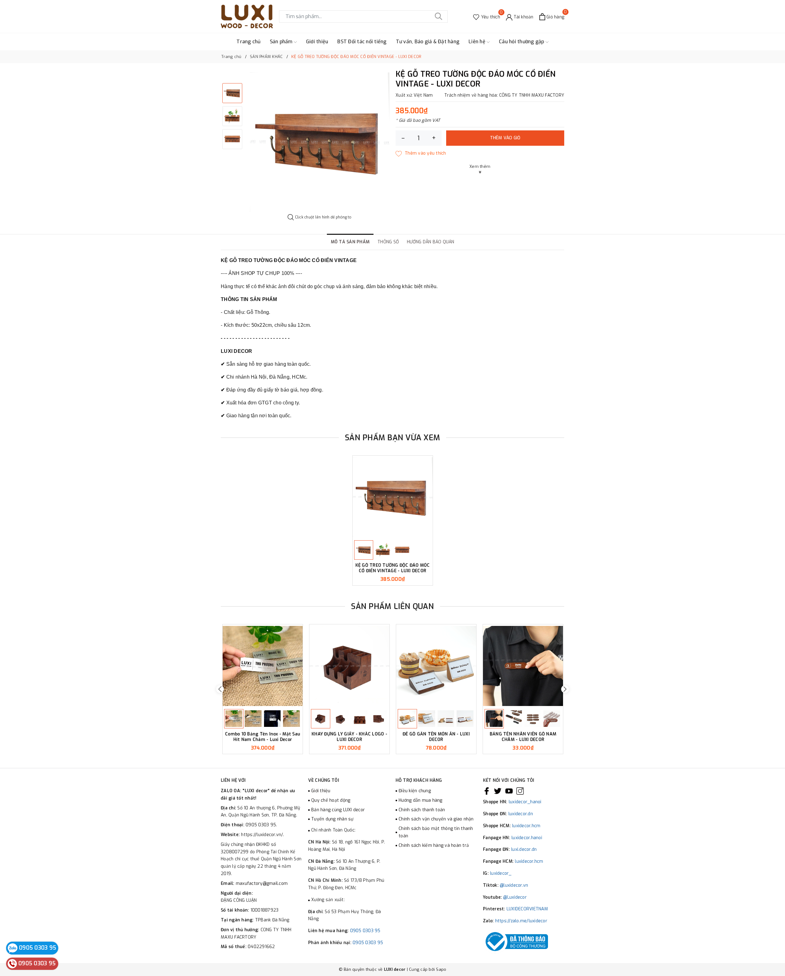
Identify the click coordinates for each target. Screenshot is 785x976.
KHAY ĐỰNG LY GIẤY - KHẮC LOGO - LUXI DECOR (349, 736)
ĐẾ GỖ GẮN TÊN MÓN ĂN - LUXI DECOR (436, 736)
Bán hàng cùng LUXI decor (338, 810)
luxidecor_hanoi (525, 802)
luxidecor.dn (520, 814)
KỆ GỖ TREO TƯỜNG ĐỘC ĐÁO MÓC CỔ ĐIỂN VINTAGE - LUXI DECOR (392, 568)
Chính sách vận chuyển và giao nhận (436, 819)
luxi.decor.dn (524, 849)
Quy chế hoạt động (330, 800)
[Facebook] (486, 791)
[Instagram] (520, 791)
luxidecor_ (501, 873)
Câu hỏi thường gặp (522, 41)
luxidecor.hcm (526, 826)
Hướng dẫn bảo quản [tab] (430, 242)
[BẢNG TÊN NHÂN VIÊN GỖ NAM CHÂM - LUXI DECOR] (523, 666)
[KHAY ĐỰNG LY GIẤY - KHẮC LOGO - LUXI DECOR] (349, 666)
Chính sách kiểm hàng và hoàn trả (434, 845)
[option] (319, 142)
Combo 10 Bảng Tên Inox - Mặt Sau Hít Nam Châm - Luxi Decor (262, 736)
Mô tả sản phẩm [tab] (350, 242)
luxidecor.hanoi (526, 838)
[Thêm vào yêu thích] (421, 153)
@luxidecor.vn (514, 885)
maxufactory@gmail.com (262, 883)
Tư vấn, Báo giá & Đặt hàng (428, 41)
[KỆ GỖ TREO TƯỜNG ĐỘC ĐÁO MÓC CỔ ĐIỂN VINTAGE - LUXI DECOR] (393, 497)
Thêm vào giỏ (505, 138)
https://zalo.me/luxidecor (521, 921)
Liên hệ (478, 41)
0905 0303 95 (365, 931)
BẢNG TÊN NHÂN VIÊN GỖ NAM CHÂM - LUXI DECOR (523, 736)
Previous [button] (220, 689)
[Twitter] (497, 791)
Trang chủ (248, 41)
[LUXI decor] (247, 16)
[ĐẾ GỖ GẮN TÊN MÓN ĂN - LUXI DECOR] (436, 666)
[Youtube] (509, 791)
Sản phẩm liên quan (392, 606)
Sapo (441, 969)
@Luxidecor (515, 897)
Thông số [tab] (388, 242)
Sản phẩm (282, 41)
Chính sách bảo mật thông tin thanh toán (436, 832)
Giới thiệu (317, 41)
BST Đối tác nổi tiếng (361, 41)
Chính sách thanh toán (422, 810)
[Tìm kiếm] (438, 16)
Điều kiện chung (415, 791)
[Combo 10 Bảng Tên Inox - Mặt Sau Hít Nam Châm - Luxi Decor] (263, 666)
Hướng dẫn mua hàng (420, 800)
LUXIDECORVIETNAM (527, 909)
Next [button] (565, 689)
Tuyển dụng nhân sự (332, 819)
